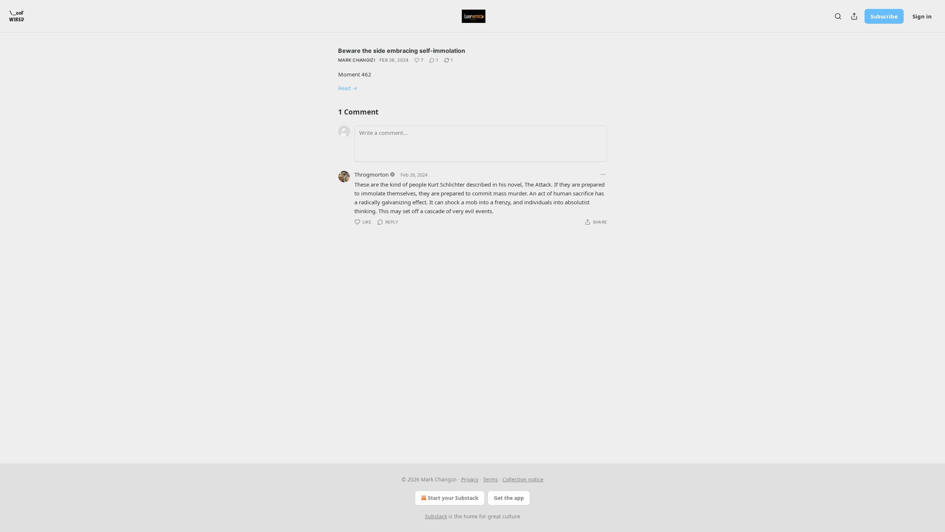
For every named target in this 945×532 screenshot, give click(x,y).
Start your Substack (453, 497)
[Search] (838, 16)
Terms (490, 479)
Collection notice (522, 479)
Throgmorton (371, 174)
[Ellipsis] (603, 174)
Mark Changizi (356, 60)
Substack (436, 516)
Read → (347, 88)
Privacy (469, 479)
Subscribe (884, 16)
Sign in (922, 16)
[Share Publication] (854, 16)
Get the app (509, 497)
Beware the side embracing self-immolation (401, 50)
